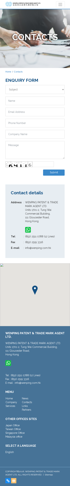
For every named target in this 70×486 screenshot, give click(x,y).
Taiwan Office (13, 429)
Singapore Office (15, 432)
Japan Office (12, 425)
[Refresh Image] (30, 164)
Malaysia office (13, 436)
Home (8, 72)
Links (25, 406)
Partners (26, 409)
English (9, 452)
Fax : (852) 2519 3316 (17, 379)
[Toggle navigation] (60, 4)
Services (10, 406)
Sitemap (49, 474)
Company (11, 402)
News (25, 398)
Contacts (18, 72)
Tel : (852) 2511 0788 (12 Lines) (22, 375)
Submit (54, 172)
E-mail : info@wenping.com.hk (23, 382)
